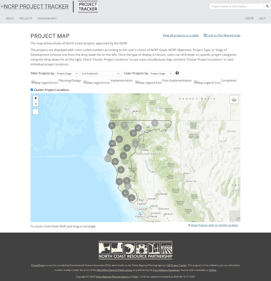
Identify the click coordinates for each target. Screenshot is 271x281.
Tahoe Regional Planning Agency (112, 276)
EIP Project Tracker (177, 265)
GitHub (212, 270)
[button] (10, 18)
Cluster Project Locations (51, 90)
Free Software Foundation (166, 270)
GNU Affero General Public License (114, 270)
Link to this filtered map (223, 35)
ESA (136, 276)
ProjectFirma (37, 265)
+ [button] (35, 98)
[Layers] (234, 99)
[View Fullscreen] (35, 112)
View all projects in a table (181, 35)
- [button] (35, 103)
